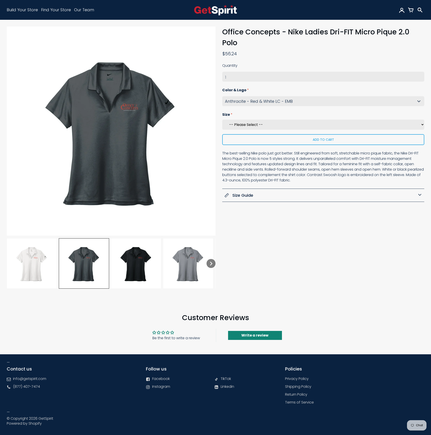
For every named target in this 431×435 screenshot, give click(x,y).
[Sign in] (401, 10)
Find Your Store (56, 10)
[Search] (419, 10)
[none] (32, 263)
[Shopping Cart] (410, 10)
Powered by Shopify (24, 423)
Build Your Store (22, 10)
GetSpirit (45, 418)
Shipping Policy (298, 386)
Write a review (254, 335)
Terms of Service (299, 402)
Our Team (84, 10)
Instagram (161, 386)
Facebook (161, 378)
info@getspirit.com (29, 378)
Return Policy (296, 394)
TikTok (226, 378)
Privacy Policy (297, 378)
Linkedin (227, 386)
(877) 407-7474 (26, 386)
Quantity (229, 65)
